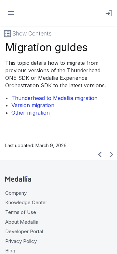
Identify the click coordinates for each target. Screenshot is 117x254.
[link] (107, 13)
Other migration (30, 112)
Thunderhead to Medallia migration (54, 98)
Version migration (32, 105)
